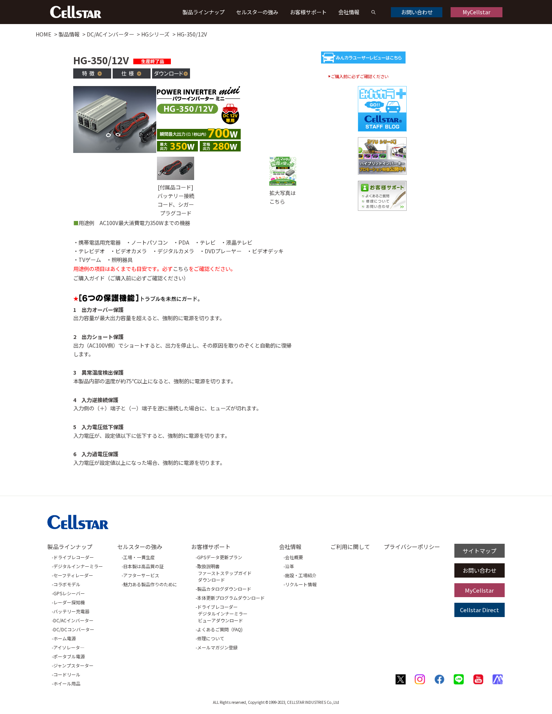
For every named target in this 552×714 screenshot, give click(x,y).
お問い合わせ (417, 12)
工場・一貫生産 (139, 557)
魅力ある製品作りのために (150, 584)
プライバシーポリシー (412, 547)
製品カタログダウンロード (224, 588)
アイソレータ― (68, 647)
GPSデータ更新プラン (219, 557)
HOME (43, 34)
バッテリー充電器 (71, 611)
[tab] (92, 74)
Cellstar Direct (479, 610)
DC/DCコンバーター (73, 629)
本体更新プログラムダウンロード (231, 597)
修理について (210, 638)
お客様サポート (308, 12)
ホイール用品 (66, 683)
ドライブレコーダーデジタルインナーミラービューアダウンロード (222, 613)
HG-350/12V (192, 34)
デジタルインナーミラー (78, 566)
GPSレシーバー (69, 593)
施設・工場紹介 (301, 575)
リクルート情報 (301, 584)
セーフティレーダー (73, 575)
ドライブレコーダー (73, 557)
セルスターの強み (257, 12)
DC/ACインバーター (110, 34)
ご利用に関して (350, 547)
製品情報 (69, 34)
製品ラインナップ (203, 12)
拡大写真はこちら (282, 197)
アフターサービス (141, 575)
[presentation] (92, 76)
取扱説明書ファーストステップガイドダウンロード (224, 573)
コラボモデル (66, 584)
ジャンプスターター (73, 665)
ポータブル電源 (69, 656)
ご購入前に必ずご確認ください (360, 76)
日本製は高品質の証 (143, 566)
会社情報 (348, 12)
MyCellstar (476, 12)
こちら (181, 268)
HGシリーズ (155, 34)
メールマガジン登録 (217, 647)
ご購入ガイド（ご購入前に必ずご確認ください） (131, 278)
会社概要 (294, 557)
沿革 (289, 566)
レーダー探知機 (69, 602)
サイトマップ (479, 551)
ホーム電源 (64, 638)
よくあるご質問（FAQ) (220, 629)
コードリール (66, 674)
